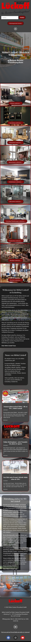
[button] (15, 28)
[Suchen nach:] (9, 17)
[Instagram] (15, 638)
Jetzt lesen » (5, 420)
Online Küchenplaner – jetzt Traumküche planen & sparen (15, 443)
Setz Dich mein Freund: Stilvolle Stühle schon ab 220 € (15, 478)
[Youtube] (23, 638)
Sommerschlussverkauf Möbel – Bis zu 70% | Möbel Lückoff (15, 407)
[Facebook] (8, 638)
